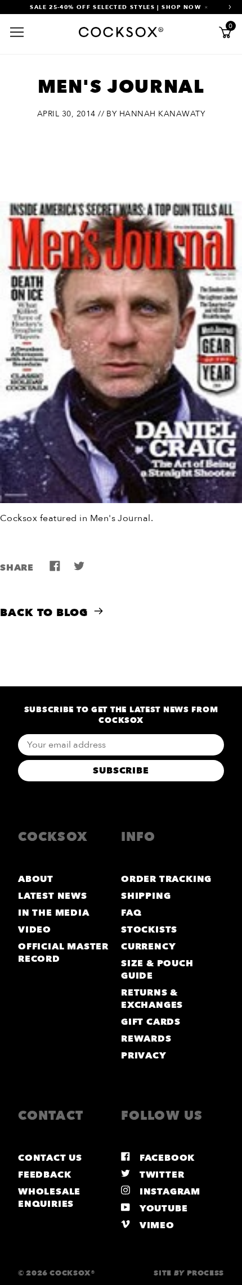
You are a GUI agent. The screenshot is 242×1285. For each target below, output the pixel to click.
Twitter (160, 1175)
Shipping (146, 896)
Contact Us (50, 1158)
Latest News (52, 896)
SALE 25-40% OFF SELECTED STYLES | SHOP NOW (115, 7)
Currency (148, 946)
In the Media (53, 913)
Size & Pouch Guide (157, 969)
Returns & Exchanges (152, 999)
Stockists (149, 930)
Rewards (146, 1039)
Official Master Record (63, 952)
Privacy (144, 1055)
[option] (121, 7)
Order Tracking (166, 879)
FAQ (131, 913)
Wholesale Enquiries (49, 1198)
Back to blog (44, 612)
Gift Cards (151, 1022)
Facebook (166, 1158)
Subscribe (121, 770)
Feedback (44, 1175)
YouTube (162, 1208)
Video (34, 930)
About (35, 879)
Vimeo (155, 1225)
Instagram (168, 1192)
